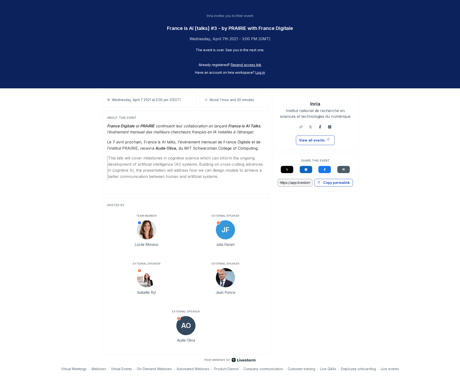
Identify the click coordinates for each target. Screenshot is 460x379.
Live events (390, 369)
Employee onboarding (358, 369)
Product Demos (226, 369)
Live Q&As (328, 369)
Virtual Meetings (73, 369)
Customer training (301, 369)
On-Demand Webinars (154, 369)
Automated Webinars (193, 369)
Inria (315, 104)
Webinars (98, 369)
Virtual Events (121, 369)
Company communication (263, 369)
